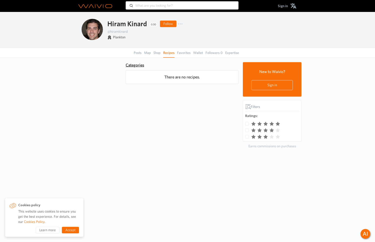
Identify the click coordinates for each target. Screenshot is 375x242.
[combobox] (182, 3)
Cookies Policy (34, 221)
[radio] (253, 123)
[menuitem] (283, 6)
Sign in (272, 85)
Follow (168, 23)
